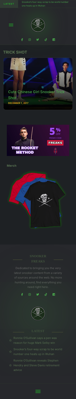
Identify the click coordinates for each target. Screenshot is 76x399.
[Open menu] (11, 25)
